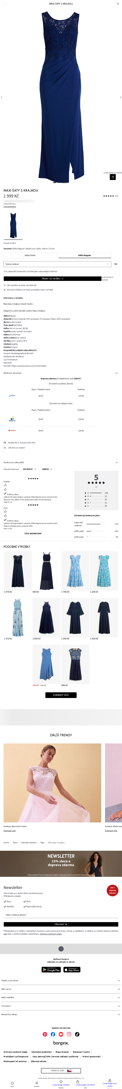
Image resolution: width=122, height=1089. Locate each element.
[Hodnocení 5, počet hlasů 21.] (109, 196)
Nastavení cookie (81, 1052)
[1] (54, 182)
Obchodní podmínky (41, 1052)
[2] (58, 182)
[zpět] (5, 4)
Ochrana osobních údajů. (51, 934)
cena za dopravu (10, 206)
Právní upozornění (92, 1057)
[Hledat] (118, 3)
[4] (64, 182)
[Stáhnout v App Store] (71, 970)
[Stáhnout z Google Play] (51, 970)
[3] (61, 182)
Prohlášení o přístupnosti (16, 1057)
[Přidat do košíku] (113, 177)
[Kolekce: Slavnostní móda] (52, 782)
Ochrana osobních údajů (15, 1052)
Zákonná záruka (38, 1061)
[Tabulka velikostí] (115, 264)
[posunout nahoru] (61, 948)
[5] (67, 182)
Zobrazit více (10, 831)
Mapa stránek (62, 1052)
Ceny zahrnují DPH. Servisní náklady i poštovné (55, 1057)
